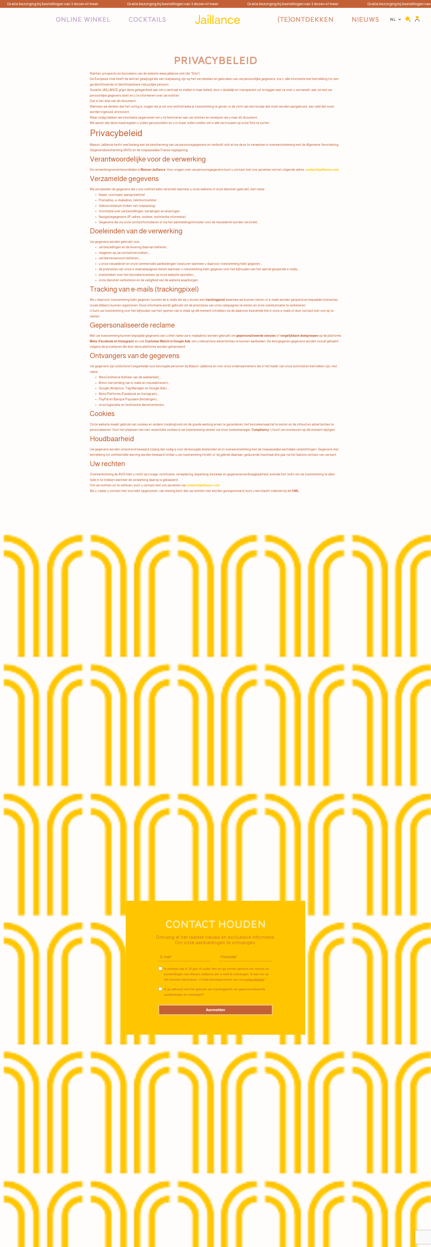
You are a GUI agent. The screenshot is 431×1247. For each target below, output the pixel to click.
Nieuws (365, 19)
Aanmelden (215, 1010)
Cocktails (147, 19)
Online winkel (83, 19)
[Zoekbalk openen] (407, 20)
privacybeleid (254, 979)
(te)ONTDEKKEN (305, 19)
